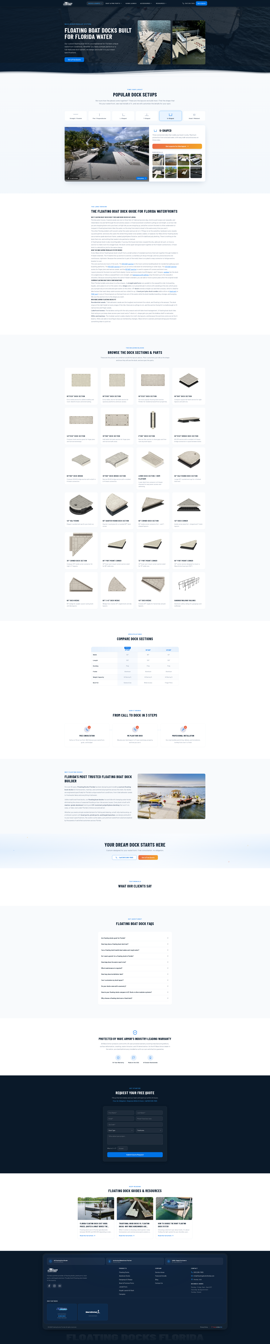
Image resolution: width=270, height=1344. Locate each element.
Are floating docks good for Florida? (113, 938)
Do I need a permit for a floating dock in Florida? (117, 956)
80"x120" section (114, 267)
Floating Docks (124, 1272)
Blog (156, 1279)
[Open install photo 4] (183, 160)
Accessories (145, 3)
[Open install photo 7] (171, 172)
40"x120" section (171, 267)
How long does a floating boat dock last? (114, 944)
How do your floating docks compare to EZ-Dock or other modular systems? (126, 992)
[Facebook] (49, 1286)
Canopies (122, 1294)
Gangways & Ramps (125, 1279)
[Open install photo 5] (196, 160)
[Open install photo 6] (158, 172)
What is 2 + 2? (111, 1148)
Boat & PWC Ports (113, 3)
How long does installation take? (112, 974)
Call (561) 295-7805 (126, 857)
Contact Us (159, 1283)
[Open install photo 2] (158, 160)
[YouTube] (60, 1286)
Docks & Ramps (94, 3)
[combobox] (120, 1130)
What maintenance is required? (111, 968)
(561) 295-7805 (190, 3)
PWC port (94, 294)
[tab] (76, 116)
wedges (166, 272)
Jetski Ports (123, 1287)
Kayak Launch (131, 3)
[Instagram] (54, 1286)
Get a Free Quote (74, 60)
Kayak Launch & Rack (126, 1290)
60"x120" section (128, 264)
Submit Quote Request (135, 1155)
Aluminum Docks (124, 1276)
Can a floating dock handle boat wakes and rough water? (120, 950)
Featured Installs (161, 1276)
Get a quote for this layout (176, 146)
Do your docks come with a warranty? (113, 986)
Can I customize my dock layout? (112, 980)
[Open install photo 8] (183, 172)
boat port (173, 291)
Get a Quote (201, 3)
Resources (160, 3)
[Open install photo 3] (171, 160)
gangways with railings (141, 275)
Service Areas (159, 1272)
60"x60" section (130, 269)
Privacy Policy (204, 1327)
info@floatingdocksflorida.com (204, 1276)
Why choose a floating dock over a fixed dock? (116, 998)
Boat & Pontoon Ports (126, 1283)
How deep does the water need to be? (113, 962)
